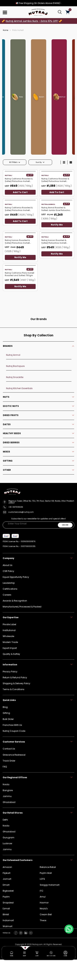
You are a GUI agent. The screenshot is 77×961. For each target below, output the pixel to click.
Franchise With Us (12, 725)
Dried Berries (11, 442)
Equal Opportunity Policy (16, 577)
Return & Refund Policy (15, 677)
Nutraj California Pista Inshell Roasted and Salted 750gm (19, 274)
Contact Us (9, 748)
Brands (8, 346)
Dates (7, 424)
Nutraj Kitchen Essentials (19, 388)
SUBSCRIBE (65, 525)
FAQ (5, 766)
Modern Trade (10, 642)
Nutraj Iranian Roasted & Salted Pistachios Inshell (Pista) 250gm (53, 242)
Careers (7, 594)
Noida (6, 825)
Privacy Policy (10, 671)
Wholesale (8, 636)
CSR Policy (8, 571)
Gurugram (8, 837)
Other (7, 470)
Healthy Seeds (12, 433)
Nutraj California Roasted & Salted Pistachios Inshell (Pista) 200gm (19, 209)
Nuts (6, 397)
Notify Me (57, 225)
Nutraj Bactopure (15, 366)
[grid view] (70, 162)
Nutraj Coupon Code (14, 730)
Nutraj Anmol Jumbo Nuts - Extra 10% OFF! (32, 21)
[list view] (64, 162)
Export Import (10, 648)
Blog (5, 707)
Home (5, 30)
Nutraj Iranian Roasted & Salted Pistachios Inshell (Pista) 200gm (17, 242)
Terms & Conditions (13, 689)
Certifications (10, 588)
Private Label (9, 624)
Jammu (7, 849)
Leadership (9, 582)
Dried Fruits (10, 415)
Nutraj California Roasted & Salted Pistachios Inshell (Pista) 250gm (55, 180)
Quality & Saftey (11, 653)
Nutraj (8, 175)
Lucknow (7, 843)
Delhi (5, 819)
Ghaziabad (9, 831)
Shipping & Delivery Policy (16, 683)
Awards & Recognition (15, 600)
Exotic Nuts (11, 406)
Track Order (9, 760)
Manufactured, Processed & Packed (22, 606)
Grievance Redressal (14, 754)
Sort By (39, 162)
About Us (7, 565)
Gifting (8, 461)
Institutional (9, 630)
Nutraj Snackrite (14, 377)
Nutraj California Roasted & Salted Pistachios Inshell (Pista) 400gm (19, 180)
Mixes (6, 451)
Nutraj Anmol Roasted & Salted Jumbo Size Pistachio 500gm (55, 209)
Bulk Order (8, 719)
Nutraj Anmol (48, 204)
